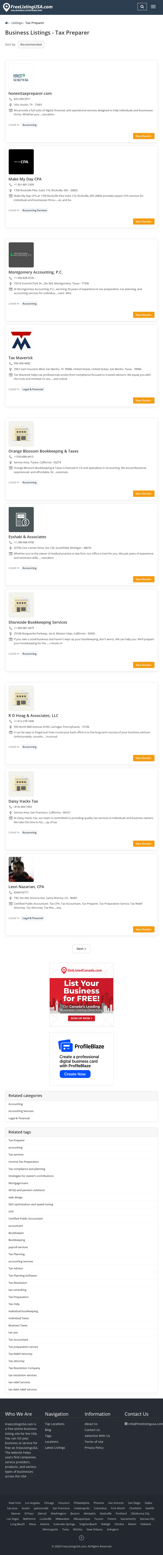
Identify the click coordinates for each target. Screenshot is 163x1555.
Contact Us (92, 1430)
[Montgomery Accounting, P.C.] (21, 254)
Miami (132, 1524)
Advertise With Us (97, 1436)
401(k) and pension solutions (26, 1190)
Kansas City (147, 1519)
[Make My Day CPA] (21, 161)
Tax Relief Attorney (20, 1354)
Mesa (32, 1524)
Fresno (112, 1519)
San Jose (12, 1508)
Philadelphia (81, 1503)
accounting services (20, 1261)
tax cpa (13, 1332)
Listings (16, 23)
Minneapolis (50, 1529)
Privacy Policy (94, 1448)
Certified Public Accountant (25, 1218)
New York (15, 1503)
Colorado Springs (64, 1524)
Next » (81, 949)
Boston (75, 1513)
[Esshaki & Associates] (21, 519)
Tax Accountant (18, 1339)
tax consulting (17, 1290)
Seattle (149, 1508)
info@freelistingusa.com (145, 1424)
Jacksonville (41, 1508)
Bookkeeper (16, 1233)
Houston (64, 1503)
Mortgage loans (18, 1183)
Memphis (90, 1513)
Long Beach (17, 1524)
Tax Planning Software (22, 1275)
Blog (48, 1430)
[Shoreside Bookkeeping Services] (21, 605)
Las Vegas (13, 1519)
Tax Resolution (17, 1283)
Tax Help (14, 1304)
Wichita (77, 1529)
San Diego (134, 1503)
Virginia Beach (88, 1524)
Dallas (148, 1503)
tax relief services (19, 1382)
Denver (15, 1513)
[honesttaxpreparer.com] (21, 76)
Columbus (100, 1508)
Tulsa (65, 1529)
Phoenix (99, 1503)
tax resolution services (22, 1375)
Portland (121, 1513)
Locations (51, 1442)
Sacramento (128, 1519)
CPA (11, 1211)
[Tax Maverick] (21, 340)
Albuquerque (81, 1519)
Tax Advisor (15, 1268)
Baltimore (29, 1519)
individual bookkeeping (23, 1311)
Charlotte (135, 1508)
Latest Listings (55, 1448)
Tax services (16, 1154)
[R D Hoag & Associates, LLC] (21, 698)
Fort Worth (118, 1508)
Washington (58, 1513)
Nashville (105, 1513)
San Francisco (61, 1508)
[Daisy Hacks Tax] (21, 783)
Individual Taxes (18, 1318)
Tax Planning (16, 1254)
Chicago (49, 1503)
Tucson (98, 1519)
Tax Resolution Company (24, 1368)
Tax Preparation (18, 1297)
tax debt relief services (22, 1389)
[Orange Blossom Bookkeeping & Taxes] (21, 433)
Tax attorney (16, 1361)
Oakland (145, 1524)
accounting (15, 1147)
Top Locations (55, 1424)
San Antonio (116, 1503)
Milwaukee (62, 1519)
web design (15, 1197)
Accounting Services (34, 210)
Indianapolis (82, 1508)
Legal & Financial (32, 389)
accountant (15, 1226)
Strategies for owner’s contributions (31, 1176)
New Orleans (95, 1529)
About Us (91, 1424)
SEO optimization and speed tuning (30, 1204)
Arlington (113, 1529)
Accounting (29, 125)
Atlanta (44, 1524)
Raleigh (105, 1524)
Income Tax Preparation (23, 1162)
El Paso (29, 1513)
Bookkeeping (16, 1240)
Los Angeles (32, 1503)
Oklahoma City (140, 1513)
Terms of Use (94, 1442)
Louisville (45, 1519)
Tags (48, 1436)
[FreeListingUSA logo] (27, 7)
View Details (143, 136)
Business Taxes (17, 1325)
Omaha (119, 1524)
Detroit (42, 1513)
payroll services (18, 1247)
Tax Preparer (16, 1140)
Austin (26, 1508)
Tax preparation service (23, 1347)
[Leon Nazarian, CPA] (21, 869)
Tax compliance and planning (26, 1169)
